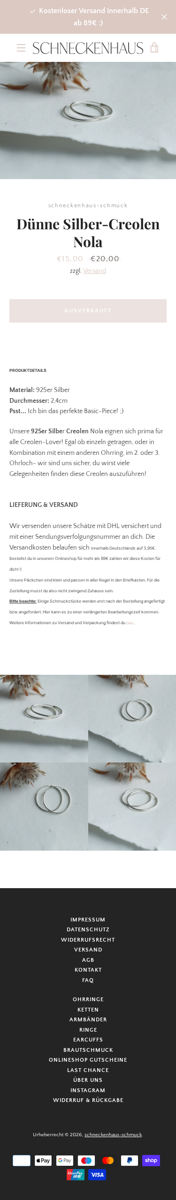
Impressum (88, 920)
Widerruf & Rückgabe (88, 1100)
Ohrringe (88, 999)
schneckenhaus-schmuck (113, 1135)
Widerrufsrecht (88, 940)
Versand (94, 271)
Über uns (88, 1080)
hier (129, 622)
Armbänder (88, 1020)
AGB (88, 960)
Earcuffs (88, 1040)
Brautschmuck (88, 1050)
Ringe (88, 1030)
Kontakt (88, 970)
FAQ (88, 980)
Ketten (88, 1010)
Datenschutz (88, 930)
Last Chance (88, 1070)
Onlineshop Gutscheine (88, 1060)
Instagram (88, 1090)
